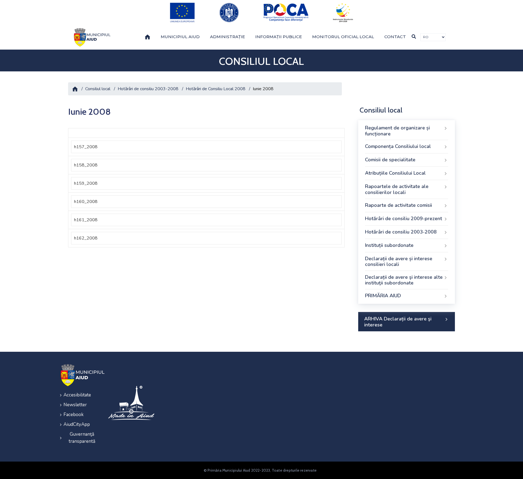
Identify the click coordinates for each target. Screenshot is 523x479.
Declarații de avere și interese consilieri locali (398, 261)
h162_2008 (86, 238)
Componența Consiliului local (398, 146)
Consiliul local (97, 89)
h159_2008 (86, 183)
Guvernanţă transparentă (82, 437)
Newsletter (75, 405)
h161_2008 (86, 220)
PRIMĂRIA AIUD (383, 295)
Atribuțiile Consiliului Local (395, 173)
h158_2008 (86, 165)
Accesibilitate (77, 395)
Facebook (73, 414)
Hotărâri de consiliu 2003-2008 (148, 89)
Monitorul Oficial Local (343, 36)
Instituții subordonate (389, 245)
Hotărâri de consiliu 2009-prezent (403, 218)
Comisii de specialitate (390, 159)
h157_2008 (86, 147)
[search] (414, 36)
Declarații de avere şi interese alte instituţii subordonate (404, 280)
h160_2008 (86, 202)
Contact (395, 36)
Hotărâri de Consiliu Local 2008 (215, 89)
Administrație (227, 36)
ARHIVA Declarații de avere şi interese (397, 322)
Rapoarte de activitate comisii (398, 205)
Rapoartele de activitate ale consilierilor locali (396, 189)
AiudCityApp (76, 424)
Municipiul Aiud (180, 36)
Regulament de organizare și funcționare (397, 131)
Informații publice (278, 36)
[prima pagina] (91, 37)
